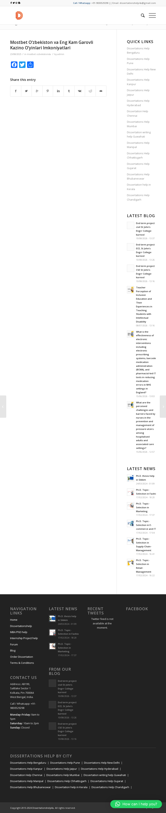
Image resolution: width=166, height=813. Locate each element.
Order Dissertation (21, 657)
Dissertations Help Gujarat (138, 166)
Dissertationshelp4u (43, 807)
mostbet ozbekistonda (39, 54)
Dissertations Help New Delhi (141, 71)
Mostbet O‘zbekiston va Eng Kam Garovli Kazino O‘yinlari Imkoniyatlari (51, 45)
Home (13, 620)
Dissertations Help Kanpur (138, 82)
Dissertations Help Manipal (138, 145)
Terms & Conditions (22, 663)
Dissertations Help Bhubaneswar (138, 176)
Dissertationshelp (21, 626)
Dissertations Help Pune (138, 61)
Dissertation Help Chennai (137, 113)
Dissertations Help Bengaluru (138, 50)
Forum (14, 644)
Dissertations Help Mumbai (138, 124)
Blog (12, 650)
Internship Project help (24, 638)
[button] (136, 804)
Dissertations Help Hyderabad (138, 103)
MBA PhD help (18, 632)
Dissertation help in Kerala (139, 187)
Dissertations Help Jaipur (138, 92)
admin (60, 54)
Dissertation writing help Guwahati (139, 134)
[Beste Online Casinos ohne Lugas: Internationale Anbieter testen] (3, 406)
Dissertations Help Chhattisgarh (138, 155)
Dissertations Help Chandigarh (138, 197)
